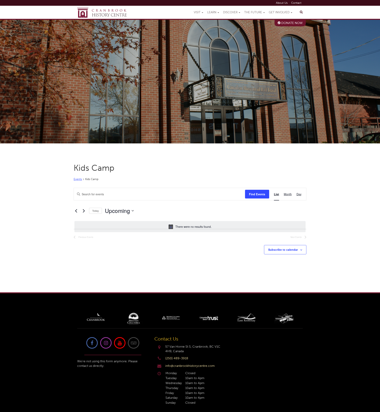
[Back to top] (374, 397)
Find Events (257, 194)
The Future (253, 12)
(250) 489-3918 (176, 358)
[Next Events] (83, 210)
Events (78, 179)
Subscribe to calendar (283, 250)
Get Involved (279, 12)
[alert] (190, 226)
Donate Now (291, 23)
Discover (230, 12)
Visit (197, 12)
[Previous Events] (76, 210)
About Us (282, 3)
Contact (296, 3)
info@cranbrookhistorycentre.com (190, 366)
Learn (212, 12)
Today (95, 210)
